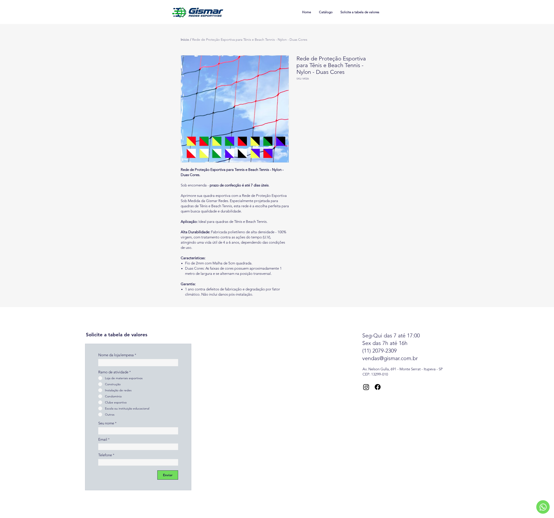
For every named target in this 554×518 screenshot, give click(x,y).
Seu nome (106, 423)
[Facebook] (378, 387)
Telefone (105, 455)
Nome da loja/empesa (116, 355)
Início (185, 39)
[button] (543, 507)
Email (102, 439)
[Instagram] (366, 387)
